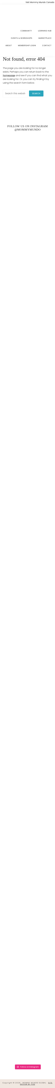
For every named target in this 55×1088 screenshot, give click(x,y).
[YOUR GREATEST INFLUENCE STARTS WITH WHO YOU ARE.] (27, 738)
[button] (51, 52)
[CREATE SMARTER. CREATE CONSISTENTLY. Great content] (27, 453)
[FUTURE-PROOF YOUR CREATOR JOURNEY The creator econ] (27, 600)
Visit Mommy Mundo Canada (40, 2)
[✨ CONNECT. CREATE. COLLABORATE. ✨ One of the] (27, 312)
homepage (9, 75)
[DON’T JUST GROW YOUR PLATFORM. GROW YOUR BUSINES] (27, 858)
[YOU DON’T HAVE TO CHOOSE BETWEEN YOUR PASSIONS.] (27, 992)
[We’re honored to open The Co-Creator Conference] (27, 185)
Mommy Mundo (17, 14)
